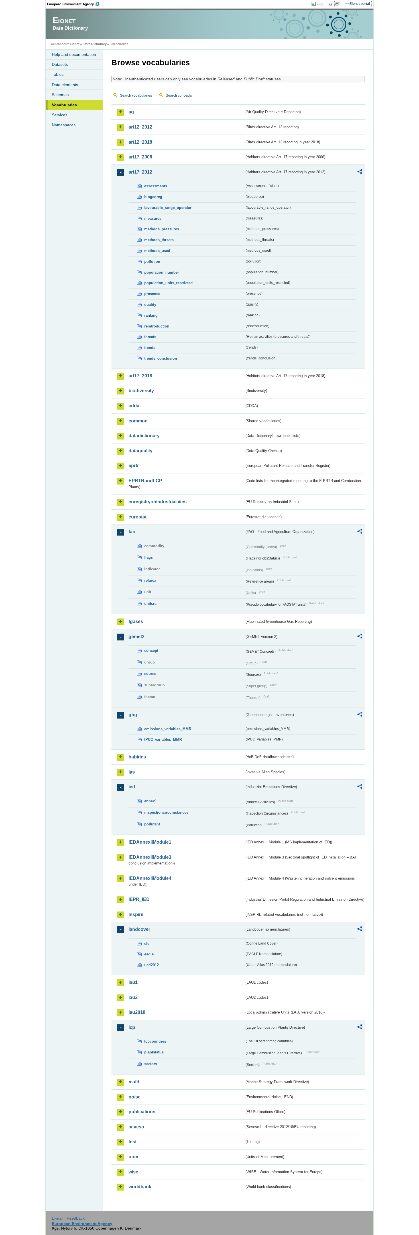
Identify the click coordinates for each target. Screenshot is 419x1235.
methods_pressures (161, 229)
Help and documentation (74, 54)
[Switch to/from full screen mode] (338, 4)
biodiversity (141, 390)
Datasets (60, 64)
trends (149, 347)
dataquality (140, 450)
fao (132, 531)
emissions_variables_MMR (167, 729)
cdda (134, 405)
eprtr (134, 465)
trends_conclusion (160, 358)
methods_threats (159, 240)
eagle (149, 954)
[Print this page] (331, 4)
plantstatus (154, 1052)
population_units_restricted (168, 283)
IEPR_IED (139, 899)
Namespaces (64, 125)
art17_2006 (140, 156)
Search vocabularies (136, 95)
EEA (75, 4)
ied (132, 786)
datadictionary (144, 435)
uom (133, 1156)
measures (152, 218)
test (133, 1141)
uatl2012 (151, 965)
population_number (161, 272)
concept (151, 650)
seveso (136, 1126)
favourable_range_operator (168, 208)
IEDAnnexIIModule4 (150, 878)
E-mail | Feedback (68, 1218)
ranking (151, 315)
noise (135, 1096)
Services (59, 115)
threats (150, 337)
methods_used (157, 251)
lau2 (133, 997)
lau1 (133, 982)
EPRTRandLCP (145, 480)
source (150, 674)
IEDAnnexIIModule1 (150, 842)
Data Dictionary (95, 44)
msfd (134, 1081)
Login (321, 3)
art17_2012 (140, 172)
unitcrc (150, 603)
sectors (150, 1064)
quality (150, 304)
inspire (136, 914)
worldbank (140, 1186)
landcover (139, 929)
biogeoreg (153, 197)
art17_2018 (140, 375)
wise (133, 1171)
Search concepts (179, 95)
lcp (132, 1027)
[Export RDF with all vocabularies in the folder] (359, 172)
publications (142, 1111)
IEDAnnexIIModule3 (150, 857)
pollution (152, 261)
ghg (133, 714)
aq (131, 111)
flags (148, 557)
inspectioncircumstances (166, 812)
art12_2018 (140, 142)
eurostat (138, 516)
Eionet (75, 44)
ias (132, 772)
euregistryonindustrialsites (158, 501)
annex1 (150, 801)
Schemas (60, 94)
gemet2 (137, 636)
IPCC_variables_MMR (163, 739)
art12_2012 (140, 127)
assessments (155, 186)
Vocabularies (64, 105)
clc (146, 943)
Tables (58, 74)
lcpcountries (155, 1041)
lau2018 (137, 1012)
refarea (150, 580)
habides (137, 756)
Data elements (65, 84)
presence (152, 294)
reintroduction (156, 326)
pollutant (152, 824)
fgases (136, 621)
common (138, 420)
